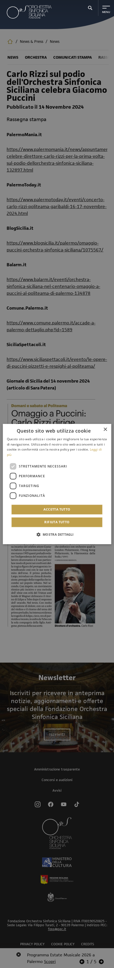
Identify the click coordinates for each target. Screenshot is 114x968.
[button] (56, 534)
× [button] (105, 430)
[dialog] (57, 484)
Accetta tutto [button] (56, 509)
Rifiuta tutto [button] (56, 522)
